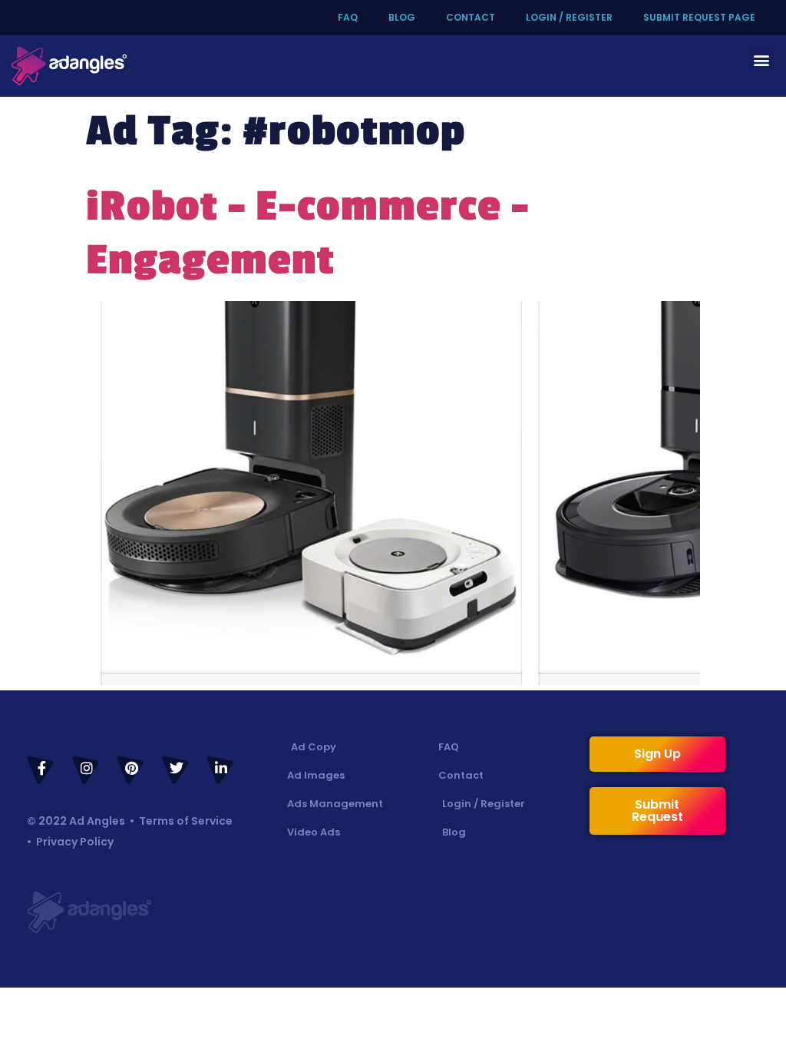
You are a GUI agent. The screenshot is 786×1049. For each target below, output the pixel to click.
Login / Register (569, 17)
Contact (470, 17)
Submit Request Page (699, 17)
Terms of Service (186, 821)
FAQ (348, 17)
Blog (401, 17)
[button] (761, 59)
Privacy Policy (75, 841)
